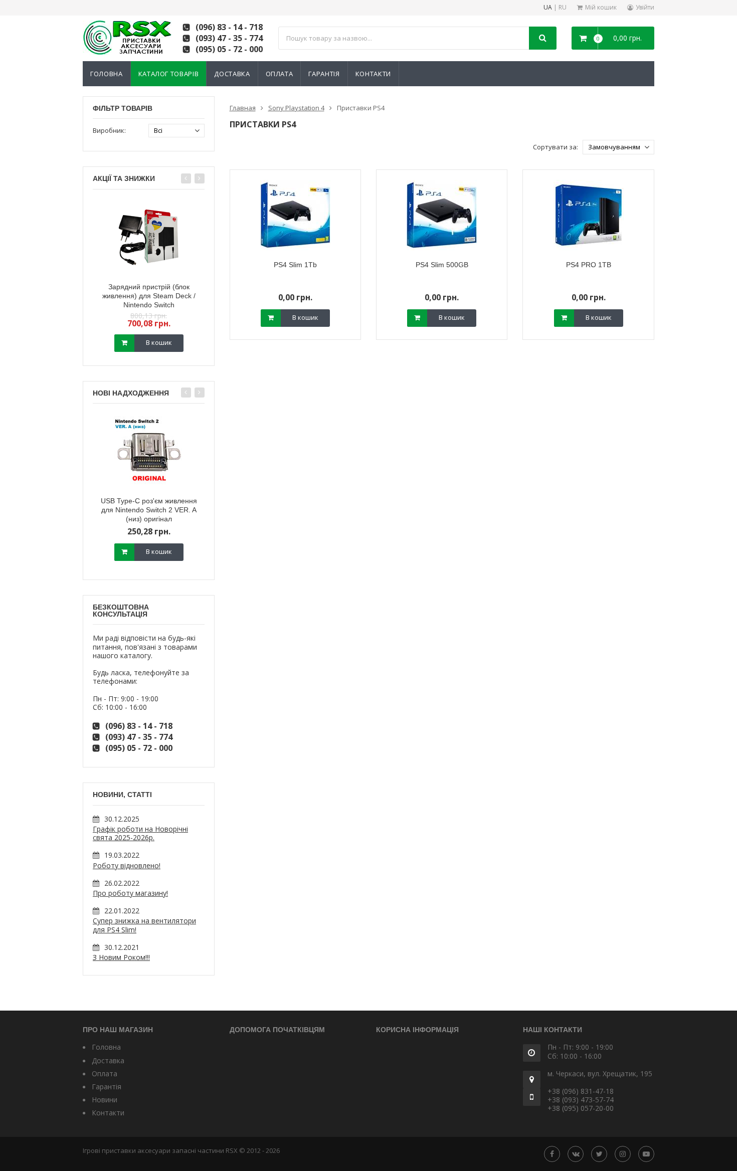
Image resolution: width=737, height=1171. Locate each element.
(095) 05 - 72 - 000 (229, 49)
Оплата (279, 73)
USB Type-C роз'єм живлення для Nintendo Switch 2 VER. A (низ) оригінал (149, 510)
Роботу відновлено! (126, 865)
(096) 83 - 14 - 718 (229, 27)
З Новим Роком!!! (121, 957)
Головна (106, 73)
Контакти (373, 73)
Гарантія (323, 73)
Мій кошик (601, 7)
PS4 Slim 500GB (442, 265)
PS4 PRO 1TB (588, 265)
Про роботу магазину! (130, 893)
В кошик (159, 342)
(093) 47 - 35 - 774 (229, 38)
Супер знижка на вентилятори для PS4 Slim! (144, 925)
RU (563, 8)
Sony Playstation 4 (296, 107)
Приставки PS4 (361, 107)
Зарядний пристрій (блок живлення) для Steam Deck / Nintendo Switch (149, 296)
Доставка (232, 73)
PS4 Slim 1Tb (295, 265)
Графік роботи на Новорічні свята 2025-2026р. (140, 833)
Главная (243, 107)
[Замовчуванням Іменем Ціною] (618, 147)
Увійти (645, 7)
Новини (104, 1099)
